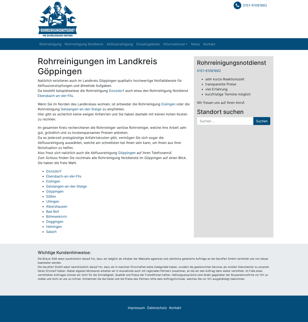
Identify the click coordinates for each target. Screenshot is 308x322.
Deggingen (54, 221)
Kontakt (209, 44)
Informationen (174, 44)
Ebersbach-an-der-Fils (55, 96)
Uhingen (52, 201)
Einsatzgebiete (148, 44)
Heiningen (54, 226)
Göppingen (127, 153)
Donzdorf (116, 91)
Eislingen (168, 104)
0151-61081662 (255, 5)
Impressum (136, 308)
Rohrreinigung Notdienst (84, 44)
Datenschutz (157, 308)
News (195, 44)
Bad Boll (52, 211)
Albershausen (56, 206)
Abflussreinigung (120, 44)
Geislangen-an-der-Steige (81, 109)
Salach (51, 231)
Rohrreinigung (50, 44)
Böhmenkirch (56, 216)
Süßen (51, 196)
